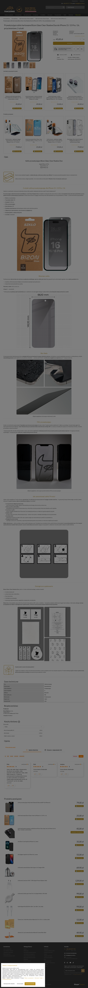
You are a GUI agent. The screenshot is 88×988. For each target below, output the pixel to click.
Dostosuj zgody (20, 983)
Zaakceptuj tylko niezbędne (9, 983)
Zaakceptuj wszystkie (30, 983)
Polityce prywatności (28, 978)
